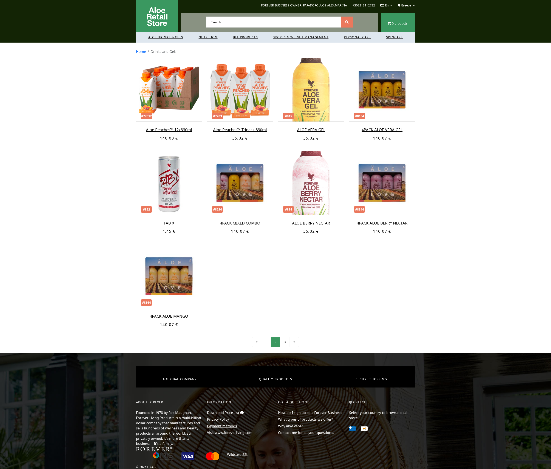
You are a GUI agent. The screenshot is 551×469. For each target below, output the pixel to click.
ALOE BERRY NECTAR (311, 223)
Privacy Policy (218, 419)
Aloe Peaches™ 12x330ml (169, 129)
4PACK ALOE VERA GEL (382, 129)
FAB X (169, 223)
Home (141, 51)
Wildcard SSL (237, 454)
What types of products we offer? (305, 419)
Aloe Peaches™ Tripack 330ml (240, 129)
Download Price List (223, 412)
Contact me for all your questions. (306, 432)
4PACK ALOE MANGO (169, 316)
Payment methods (222, 426)
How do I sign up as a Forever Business (310, 412)
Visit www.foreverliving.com (229, 432)
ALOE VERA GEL (311, 129)
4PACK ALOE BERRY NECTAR (382, 223)
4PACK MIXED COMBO (240, 223)
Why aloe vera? (290, 426)
